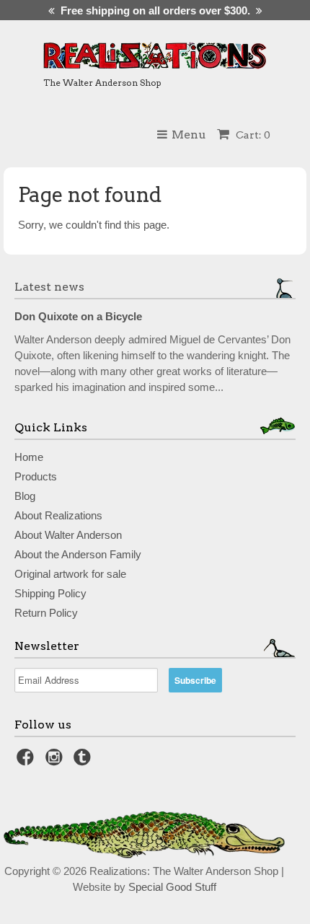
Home (28, 457)
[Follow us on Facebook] (27, 761)
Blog (24, 496)
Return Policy (46, 613)
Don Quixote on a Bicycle (78, 316)
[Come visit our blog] (84, 761)
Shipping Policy (50, 593)
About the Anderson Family (77, 554)
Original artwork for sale (70, 574)
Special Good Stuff (172, 887)
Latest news (49, 287)
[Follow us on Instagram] (56, 761)
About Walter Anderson (68, 535)
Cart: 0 (252, 135)
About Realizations (58, 515)
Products (35, 476)
